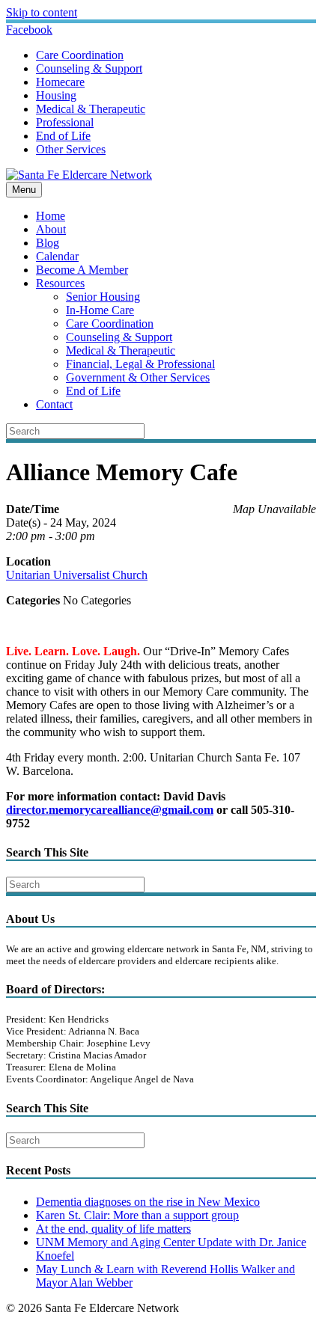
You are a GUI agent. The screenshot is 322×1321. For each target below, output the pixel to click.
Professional (65, 122)
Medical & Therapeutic (90, 108)
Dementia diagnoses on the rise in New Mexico (148, 1201)
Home (50, 215)
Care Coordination (80, 55)
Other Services (71, 149)
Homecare (60, 82)
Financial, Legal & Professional (140, 364)
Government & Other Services (138, 377)
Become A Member (82, 269)
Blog (47, 242)
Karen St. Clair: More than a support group (137, 1215)
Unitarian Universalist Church (77, 574)
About (51, 229)
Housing (56, 95)
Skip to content (41, 12)
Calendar (57, 256)
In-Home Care (100, 310)
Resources (60, 283)
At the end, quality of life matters (113, 1228)
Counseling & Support (89, 68)
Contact (54, 404)
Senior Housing (103, 296)
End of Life (63, 135)
